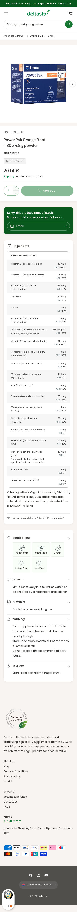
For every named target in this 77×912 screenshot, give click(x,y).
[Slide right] (73, 84)
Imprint (8, 781)
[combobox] (38, 24)
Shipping (9, 176)
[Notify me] (66, 226)
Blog (6, 766)
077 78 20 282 (12, 821)
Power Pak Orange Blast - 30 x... (35, 35)
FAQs (7, 807)
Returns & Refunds (15, 797)
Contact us (11, 802)
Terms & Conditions (16, 771)
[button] (6, 14)
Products (9, 35)
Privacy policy (12, 776)
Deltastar (42, 896)
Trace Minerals (14, 132)
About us (9, 761)
